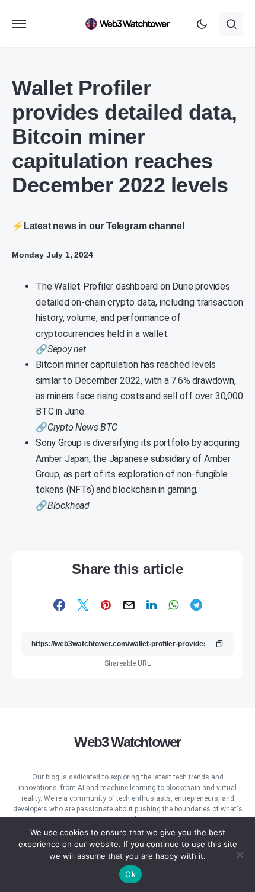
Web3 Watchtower (127, 742)
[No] (240, 855)
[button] (19, 24)
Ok (130, 874)
